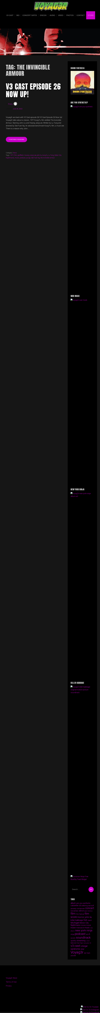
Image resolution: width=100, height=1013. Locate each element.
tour (78, 943)
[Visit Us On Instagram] (89, 1010)
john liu (39, 155)
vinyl (82, 949)
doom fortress (88, 911)
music (17, 158)
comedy (73, 908)
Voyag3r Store (11, 978)
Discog (43, 15)
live (85, 920)
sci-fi (88, 934)
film (15, 155)
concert (89, 908)
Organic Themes (54, 1006)
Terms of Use (11, 982)
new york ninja (83, 930)
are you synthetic (83, 903)
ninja (72, 934)
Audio (52, 15)
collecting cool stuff (87, 905)
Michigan (75, 922)
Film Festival (80, 914)
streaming (80, 940)
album (73, 903)
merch (90, 920)
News (15, 153)
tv (90, 943)
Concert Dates (29, 15)
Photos (70, 15)
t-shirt (88, 941)
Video (60, 15)
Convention (74, 911)
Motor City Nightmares (80, 924)
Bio (17, 15)
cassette (74, 905)
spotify (73, 941)
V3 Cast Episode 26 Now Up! (33, 90)
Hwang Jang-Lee (30, 155)
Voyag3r (77, 952)
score (73, 938)
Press (10, 104)
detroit (81, 911)
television (74, 943)
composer (81, 908)
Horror (80, 917)
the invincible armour (47, 158)
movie (83, 925)
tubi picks (86, 943)
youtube (73, 955)
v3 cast (75, 946)
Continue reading (18, 140)
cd (80, 905)
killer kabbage (77, 920)
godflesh (21, 155)
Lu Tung (51, 155)
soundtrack (83, 937)
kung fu (45, 155)
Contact (81, 15)
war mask (87, 953)
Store (91, 15)
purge (28, 158)
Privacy (9, 986)
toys (81, 943)
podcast (22, 158)
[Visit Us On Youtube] (89, 1007)
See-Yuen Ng (35, 158)
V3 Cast (9, 15)
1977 (12, 155)
